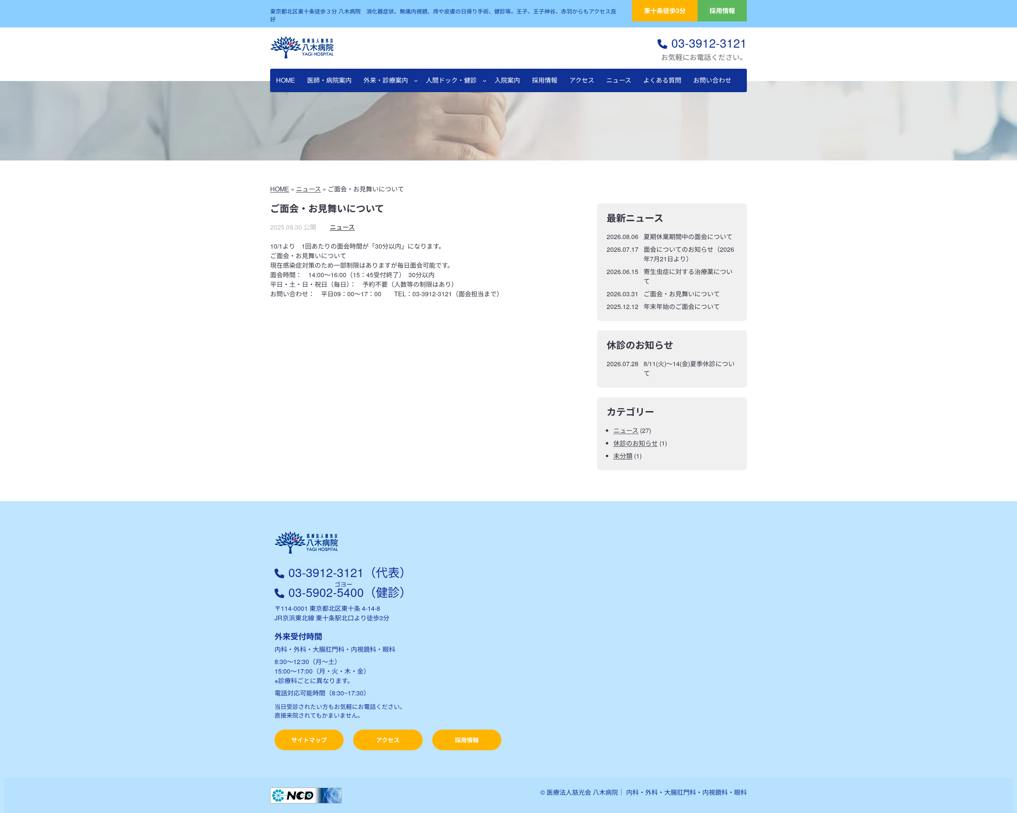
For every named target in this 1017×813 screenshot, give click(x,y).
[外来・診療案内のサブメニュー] (416, 81)
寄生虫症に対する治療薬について (688, 276)
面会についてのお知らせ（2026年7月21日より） (689, 254)
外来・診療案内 (385, 80)
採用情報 (722, 10)
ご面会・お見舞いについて (682, 293)
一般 (1002, 101)
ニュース (308, 188)
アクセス (388, 740)
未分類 (622, 455)
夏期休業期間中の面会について (688, 236)
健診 (1002, 162)
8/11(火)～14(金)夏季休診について (689, 368)
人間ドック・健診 (451, 80)
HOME (279, 188)
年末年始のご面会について (682, 306)
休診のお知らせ (635, 443)
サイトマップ (309, 740)
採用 (1002, 224)
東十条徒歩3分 (665, 10)
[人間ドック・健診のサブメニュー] (485, 81)
